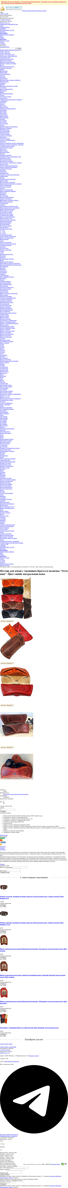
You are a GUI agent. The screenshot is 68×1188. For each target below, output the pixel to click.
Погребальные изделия (6, 400)
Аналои (2, 347)
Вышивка (2, 520)
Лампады (2, 356)
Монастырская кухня (6, 218)
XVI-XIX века (4, 123)
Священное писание (6, 68)
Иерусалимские (4, 413)
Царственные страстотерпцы (8, 313)
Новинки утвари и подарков (8, 63)
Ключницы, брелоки (6, 478)
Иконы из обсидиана (6, 337)
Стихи (2, 241)
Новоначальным (4, 132)
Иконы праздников (5, 319)
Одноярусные (4, 367)
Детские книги (4, 227)
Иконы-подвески (5, 443)
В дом (1, 353)
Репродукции (4, 150)
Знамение (2, 274)
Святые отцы (3, 114)
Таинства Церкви (5, 138)
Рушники (2, 401)
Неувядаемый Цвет (5, 289)
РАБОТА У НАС (4, 40)
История (2, 153)
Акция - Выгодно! (5, 53)
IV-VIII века (3, 120)
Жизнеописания (4, 129)
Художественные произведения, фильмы (11, 543)
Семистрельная (4, 275)
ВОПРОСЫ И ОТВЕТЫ (7, 34)
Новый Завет (3, 72)
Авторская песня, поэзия (7, 530)
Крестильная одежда (6, 385)
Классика (2, 257)
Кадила (2, 349)
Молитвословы (4, 81)
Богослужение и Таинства (7, 182)
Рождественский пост (6, 487)
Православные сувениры (7, 451)
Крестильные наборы (6, 386)
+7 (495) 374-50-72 (5, 19)
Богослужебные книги (6, 89)
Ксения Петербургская (6, 310)
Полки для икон (4, 362)
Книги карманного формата (8, 191)
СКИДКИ (3, 28)
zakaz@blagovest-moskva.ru (11, 1061)
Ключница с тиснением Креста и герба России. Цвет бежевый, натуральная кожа (29, 1028)
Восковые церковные (6, 407)
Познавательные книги (6, 254)
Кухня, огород (4, 164)
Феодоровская (4, 286)
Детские (2, 188)
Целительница (4, 292)
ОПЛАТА (3, 31)
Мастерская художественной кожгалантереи (15, 794)
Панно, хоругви (4, 343)
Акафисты (3, 83)
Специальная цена (5, 57)
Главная (2, 562)
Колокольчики (4, 455)
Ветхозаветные (4, 117)
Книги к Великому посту (7, 506)
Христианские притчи (6, 147)
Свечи (2, 406)
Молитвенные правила (6, 93)
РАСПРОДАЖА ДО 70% (7, 30)
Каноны (2, 84)
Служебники (3, 101)
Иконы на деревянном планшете (9, 323)
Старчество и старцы (6, 212)
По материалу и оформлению (8, 320)
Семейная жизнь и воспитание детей (10, 156)
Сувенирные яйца (5, 460)
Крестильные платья (6, 392)
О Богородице (4, 203)
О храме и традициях (6, 135)
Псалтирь (2, 77)
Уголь (1, 434)
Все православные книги (7, 66)
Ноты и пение (4, 107)
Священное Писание (6, 168)
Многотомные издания (6, 210)
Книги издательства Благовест (8, 167)
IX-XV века (3, 122)
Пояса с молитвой (5, 404)
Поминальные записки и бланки (9, 361)
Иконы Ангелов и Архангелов (8, 293)
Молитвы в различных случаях (9, 86)
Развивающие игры (5, 464)
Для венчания (4, 383)
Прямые (2, 364)
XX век (2, 125)
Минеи (2, 92)
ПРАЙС (2, 37)
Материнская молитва (6, 201)
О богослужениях (5, 134)
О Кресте (2, 204)
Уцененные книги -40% (6, 59)
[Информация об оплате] (34, 841)
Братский (2, 430)
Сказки (2, 251)
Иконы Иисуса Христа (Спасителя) (10, 263)
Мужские (2, 472)
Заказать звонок (5, 1174)
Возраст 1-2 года (4, 397)
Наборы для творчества (6, 466)
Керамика (2, 452)
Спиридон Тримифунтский (8, 298)
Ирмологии (3, 90)
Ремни (2, 470)
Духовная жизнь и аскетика (8, 179)
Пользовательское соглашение (8, 1136)
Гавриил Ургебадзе (5, 307)
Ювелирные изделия (6, 440)
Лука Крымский (4, 304)
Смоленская (3, 271)
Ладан (1, 415)
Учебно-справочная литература (9, 165)
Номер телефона (4, 1169)
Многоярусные (4, 371)
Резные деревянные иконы (7, 328)
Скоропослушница (5, 281)
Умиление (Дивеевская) (6, 287)
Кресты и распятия (5, 359)
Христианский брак (5, 159)
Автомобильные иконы (6, 341)
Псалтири (3, 170)
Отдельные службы (5, 96)
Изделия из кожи (5, 467)
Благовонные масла (5, 433)
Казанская (3, 268)
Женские (2, 473)
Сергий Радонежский (6, 299)
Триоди (2, 104)
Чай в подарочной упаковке (8, 479)
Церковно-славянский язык (8, 108)
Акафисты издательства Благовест (9, 174)
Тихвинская (3, 272)
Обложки (2, 476)
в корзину (3, 811)
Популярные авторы (6, 226)
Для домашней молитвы (7, 409)
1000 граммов (4, 418)
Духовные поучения (5, 533)
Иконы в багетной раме (6, 334)
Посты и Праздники (5, 185)
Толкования (3, 110)
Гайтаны (2, 352)
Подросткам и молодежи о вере (9, 206)
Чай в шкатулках (4, 502)
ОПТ (1, 36)
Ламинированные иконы (7, 326)
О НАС (2, 42)
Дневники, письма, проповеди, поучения (11, 144)
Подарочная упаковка (6, 484)
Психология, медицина (6, 161)
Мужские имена (4, 316)
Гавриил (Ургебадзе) (6, 198)
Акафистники (4, 176)
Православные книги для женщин (9, 207)
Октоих (2, 95)
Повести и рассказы (5, 242)
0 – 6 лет (2, 230)
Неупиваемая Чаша (5, 283)
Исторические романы (6, 213)
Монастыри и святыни (6, 536)
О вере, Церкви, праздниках (8, 236)
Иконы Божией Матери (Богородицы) (10, 265)
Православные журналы (7, 259)
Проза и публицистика (6, 189)
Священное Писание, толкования (9, 541)
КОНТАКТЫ (3, 39)
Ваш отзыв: (3, 871)
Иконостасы (3, 373)
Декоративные (4, 412)
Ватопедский (3, 425)
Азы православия (5, 131)
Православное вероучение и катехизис (11, 183)
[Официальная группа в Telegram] (34, 1133)
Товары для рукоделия (6, 481)
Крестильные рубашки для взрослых (10, 398)
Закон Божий (3, 78)
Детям (1, 494)
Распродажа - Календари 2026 (8, 56)
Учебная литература (5, 245)
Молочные (3, 376)
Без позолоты (4, 446)
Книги (2, 490)
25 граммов (3, 421)
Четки (1, 437)
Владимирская (4, 266)
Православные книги (6, 229)
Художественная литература (8, 244)
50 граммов (3, 422)
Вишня (2, 380)
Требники (3, 102)
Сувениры (3, 497)
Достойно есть (4, 290)
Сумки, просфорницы (6, 403)
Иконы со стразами (5, 332)
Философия (3, 113)
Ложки (2, 457)
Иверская (2, 269)
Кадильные (3, 410)
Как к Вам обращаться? (6, 1167)
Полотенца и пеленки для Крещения (10, 394)
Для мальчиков (4, 388)
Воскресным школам (6, 221)
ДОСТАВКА (4, 33)
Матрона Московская (6, 308)
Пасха (1, 509)
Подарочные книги (5, 449)
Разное (2, 540)
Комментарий (4, 1173)
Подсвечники (4, 358)
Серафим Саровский (6, 301)
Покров (2, 280)
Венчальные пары (5, 340)
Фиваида (2, 427)
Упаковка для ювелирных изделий (9, 448)
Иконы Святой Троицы (6, 262)
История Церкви (4, 152)
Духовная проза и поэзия (7, 146)
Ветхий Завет (4, 71)
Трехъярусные (4, 370)
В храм (2, 346)
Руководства (3, 98)
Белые (1, 374)
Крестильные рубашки (6, 391)
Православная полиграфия (7, 461)
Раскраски (3, 247)
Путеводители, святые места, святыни (11, 162)
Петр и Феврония (5, 311)
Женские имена (4, 317)
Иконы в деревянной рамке (8, 322)
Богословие (3, 111)
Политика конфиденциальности (9, 1134)
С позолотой (3, 445)
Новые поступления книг (7, 62)
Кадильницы (3, 355)
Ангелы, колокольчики (6, 493)
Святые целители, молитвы (8, 220)
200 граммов (3, 419)
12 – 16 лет (3, 233)
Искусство (3, 149)
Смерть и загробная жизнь (7, 140)
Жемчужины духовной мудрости (9, 200)
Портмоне (3, 475)
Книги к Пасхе (4, 511)
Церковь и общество (6, 155)
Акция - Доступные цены (7, 54)
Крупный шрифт (5, 224)
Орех (1, 379)
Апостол (2, 75)
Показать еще (4, 835)
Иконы (2, 514)
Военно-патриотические (7, 197)
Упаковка (2, 500)
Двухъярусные (4, 368)
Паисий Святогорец (5, 305)
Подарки (2, 491)
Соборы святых (4, 314)
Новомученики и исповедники (9, 126)
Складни (2, 338)
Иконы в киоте (4, 325)
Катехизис (3, 141)
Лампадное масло (5, 431)
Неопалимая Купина (6, 284)
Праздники (3, 137)
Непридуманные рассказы (7, 209)
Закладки (2, 469)
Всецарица (3, 278)
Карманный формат (5, 223)
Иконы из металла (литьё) (7, 331)
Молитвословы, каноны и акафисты (10, 80)
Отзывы (2, 864)
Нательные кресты (5, 442)
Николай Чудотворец (6, 296)
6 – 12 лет (2, 232)
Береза (2, 377)
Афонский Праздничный (7, 428)
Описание (3, 849)
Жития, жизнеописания (6, 238)
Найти (19, 48)
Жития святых (4, 116)
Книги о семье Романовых (7, 217)
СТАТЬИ (2, 43)
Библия (2, 69)
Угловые (2, 365)
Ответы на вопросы (5, 186)
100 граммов (3, 416)
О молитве (3, 87)
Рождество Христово (6, 488)
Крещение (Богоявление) (7, 503)
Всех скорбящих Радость (7, 277)
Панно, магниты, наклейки (7, 458)
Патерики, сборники (6, 128)
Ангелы (2, 454)
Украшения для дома (6, 499)
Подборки (3, 194)
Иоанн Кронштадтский (6, 302)
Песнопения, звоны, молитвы (8, 538)
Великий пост (4, 505)
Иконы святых (4, 295)
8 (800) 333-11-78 (5, 22)
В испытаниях (4, 195)
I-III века (2, 119)
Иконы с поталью (5, 329)
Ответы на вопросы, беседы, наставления (12, 143)
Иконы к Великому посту (7, 508)
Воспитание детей (5, 158)
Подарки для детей (5, 463)
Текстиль (2, 350)
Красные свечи (4, 515)
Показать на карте (34, 1055)
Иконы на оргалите (5, 335)
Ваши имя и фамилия (6, 867)
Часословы (3, 105)
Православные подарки (6, 564)
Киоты (2, 436)
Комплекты (3, 192)
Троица (2, 523)
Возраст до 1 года (5, 395)
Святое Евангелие (5, 74)
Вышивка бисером (5, 482)
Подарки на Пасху (5, 512)
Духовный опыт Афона (6, 215)
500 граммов (3, 424)
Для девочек (3, 389)
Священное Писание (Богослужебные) (11, 99)
